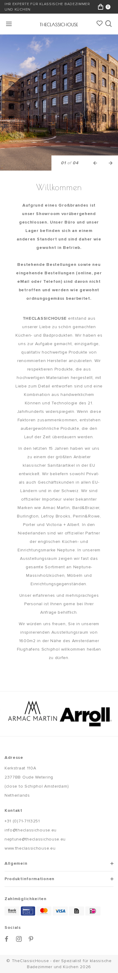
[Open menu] (9, 24)
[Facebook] (7, 939)
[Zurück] (95, 163)
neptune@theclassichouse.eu (35, 839)
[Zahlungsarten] (12, 911)
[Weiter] (110, 163)
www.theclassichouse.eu (30, 848)
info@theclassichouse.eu (31, 830)
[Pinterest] (31, 939)
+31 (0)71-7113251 (22, 821)
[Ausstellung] (59, 102)
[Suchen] (109, 24)
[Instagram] (19, 939)
